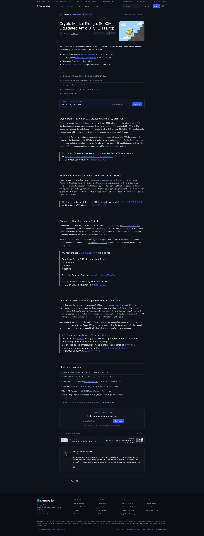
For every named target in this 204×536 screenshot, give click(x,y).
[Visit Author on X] (74, 466)
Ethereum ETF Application (85, 58)
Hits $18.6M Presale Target (89, 391)
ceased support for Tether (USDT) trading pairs (121, 305)
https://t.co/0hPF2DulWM (129, 202)
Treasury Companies (128, 510)
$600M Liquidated (88, 54)
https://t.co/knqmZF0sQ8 (102, 275)
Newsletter (59, 6)
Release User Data (91, 382)
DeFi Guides (102, 510)
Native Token (87, 386)
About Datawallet (79, 503)
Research (70, 6)
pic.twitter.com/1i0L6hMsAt (115, 348)
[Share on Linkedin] (76, 481)
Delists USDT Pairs (73, 64)
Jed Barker (74, 34)
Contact (76, 514)
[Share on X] (72, 481)
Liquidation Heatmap (128, 514)
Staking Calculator (151, 507)
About (96, 6)
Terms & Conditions (133, 529)
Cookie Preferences (147, 529)
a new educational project (130, 225)
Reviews (100, 514)
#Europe (106, 335)
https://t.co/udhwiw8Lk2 (77, 156)
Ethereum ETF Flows (128, 507)
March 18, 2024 (99, 205)
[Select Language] (164, 6)
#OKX (65, 335)
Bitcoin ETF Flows (127, 503)
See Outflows (76, 372)
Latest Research (103, 503)
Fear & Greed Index (152, 510)
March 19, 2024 (98, 159)
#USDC (80, 338)
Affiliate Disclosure (161, 529)
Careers (76, 510)
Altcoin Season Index (152, 514)
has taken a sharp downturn (86, 123)
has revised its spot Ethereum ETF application (108, 180)
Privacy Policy (120, 529)
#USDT (89, 335)
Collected (75, 377)
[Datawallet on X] (39, 513)
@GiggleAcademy (88, 253)
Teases (79, 61)
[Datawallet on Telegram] (43, 513)
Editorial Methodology (81, 507)
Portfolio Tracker (151, 503)
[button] (164, 6)
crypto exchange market (97, 242)
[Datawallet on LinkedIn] (47, 513)
